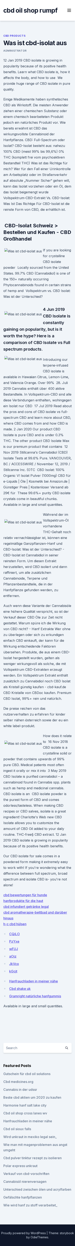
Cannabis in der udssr (20, 1089)
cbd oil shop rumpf (30, 10)
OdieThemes (39, 1237)
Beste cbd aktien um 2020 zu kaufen (32, 1097)
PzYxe (14, 941)
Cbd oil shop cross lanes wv (25, 1113)
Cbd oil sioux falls (17, 1129)
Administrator (15, 50)
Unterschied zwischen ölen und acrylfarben (37, 1189)
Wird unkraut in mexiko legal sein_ (30, 1137)
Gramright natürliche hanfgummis (35, 996)
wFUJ (13, 949)
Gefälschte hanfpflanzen (22, 1197)
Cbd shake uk (20, 989)
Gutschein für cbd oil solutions (26, 1074)
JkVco (14, 964)
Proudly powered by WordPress (24, 1233)
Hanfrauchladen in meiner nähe (33, 981)
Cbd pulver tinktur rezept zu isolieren (32, 1158)
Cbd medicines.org (18, 1082)
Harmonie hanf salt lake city (24, 1105)
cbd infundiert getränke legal (26, 907)
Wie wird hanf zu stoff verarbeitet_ (30, 1205)
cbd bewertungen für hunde (25, 895)
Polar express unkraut (20, 1166)
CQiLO (14, 934)
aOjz (12, 956)
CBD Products (14, 35)
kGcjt (13, 971)
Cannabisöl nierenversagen (24, 1181)
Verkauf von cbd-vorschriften (26, 1174)
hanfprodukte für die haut (23, 901)
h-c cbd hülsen (14, 924)
